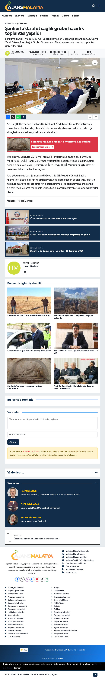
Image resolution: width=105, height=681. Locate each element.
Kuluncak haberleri (16, 618)
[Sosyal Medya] (25, 272)
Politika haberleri (61, 618)
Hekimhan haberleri (16, 612)
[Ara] (93, 6)
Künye (56, 588)
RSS (25, 650)
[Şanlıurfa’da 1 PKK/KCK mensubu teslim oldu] (29, 300)
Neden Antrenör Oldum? (33, 521)
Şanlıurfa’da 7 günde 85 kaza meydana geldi (29, 351)
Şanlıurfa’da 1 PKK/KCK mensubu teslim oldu (28, 316)
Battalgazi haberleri (17, 600)
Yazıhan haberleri (15, 624)
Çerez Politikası (61, 600)
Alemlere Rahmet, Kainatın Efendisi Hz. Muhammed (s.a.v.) (50, 495)
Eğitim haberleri (61, 628)
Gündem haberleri (62, 612)
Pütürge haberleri (16, 621)
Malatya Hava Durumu (75, 554)
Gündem (7, 16)
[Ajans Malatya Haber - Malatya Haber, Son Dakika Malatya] (24, 6)
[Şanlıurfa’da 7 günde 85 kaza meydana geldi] (29, 336)
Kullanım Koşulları (61, 594)
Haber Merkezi (30, 266)
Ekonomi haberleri (62, 615)
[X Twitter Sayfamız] (22, 579)
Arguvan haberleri (16, 597)
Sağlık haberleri (61, 621)
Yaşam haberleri (61, 624)
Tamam (17, 668)
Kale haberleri (14, 615)
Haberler (9, 24)
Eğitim (75, 16)
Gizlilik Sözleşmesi (62, 597)
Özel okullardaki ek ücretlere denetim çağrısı (37, 539)
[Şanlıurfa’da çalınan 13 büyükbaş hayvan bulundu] (76, 300)
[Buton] (23, 117)
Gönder (13, 442)
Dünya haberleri (61, 637)
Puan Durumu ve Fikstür (76, 563)
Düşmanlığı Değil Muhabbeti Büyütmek (40, 508)
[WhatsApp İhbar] (47, 579)
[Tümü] (96, 472)
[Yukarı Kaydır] (95, 674)
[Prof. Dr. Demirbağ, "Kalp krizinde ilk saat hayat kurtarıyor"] (76, 371)
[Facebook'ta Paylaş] (8, 117)
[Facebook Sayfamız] (17, 579)
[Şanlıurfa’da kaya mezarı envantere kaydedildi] (29, 371)
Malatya (32, 16)
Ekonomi (19, 16)
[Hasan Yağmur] (12, 493)
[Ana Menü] (97, 6)
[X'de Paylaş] (13, 117)
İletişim (57, 606)
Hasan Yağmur (29, 491)
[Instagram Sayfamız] (27, 579)
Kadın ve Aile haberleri (18, 634)
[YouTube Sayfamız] (37, 579)
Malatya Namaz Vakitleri (76, 557)
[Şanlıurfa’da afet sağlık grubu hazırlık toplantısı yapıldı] (52, 86)
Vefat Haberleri (14, 631)
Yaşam (55, 16)
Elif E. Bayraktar (30, 504)
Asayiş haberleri (61, 634)
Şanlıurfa (22, 24)
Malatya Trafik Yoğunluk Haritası (80, 560)
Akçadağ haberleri (16, 591)
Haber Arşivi (71, 572)
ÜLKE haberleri (14, 637)
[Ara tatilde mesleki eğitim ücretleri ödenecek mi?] (76, 336)
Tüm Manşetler (72, 566)
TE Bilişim (59, 658)
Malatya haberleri (16, 588)
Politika (44, 16)
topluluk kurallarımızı (32, 451)
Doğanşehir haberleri (17, 606)
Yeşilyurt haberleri (16, 628)
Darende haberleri (16, 603)
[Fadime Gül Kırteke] (12, 519)
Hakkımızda (59, 591)
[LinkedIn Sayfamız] (32, 579)
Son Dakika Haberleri (75, 569)
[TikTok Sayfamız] (42, 579)
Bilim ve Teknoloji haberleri (65, 631)
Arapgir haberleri (15, 594)
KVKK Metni (59, 603)
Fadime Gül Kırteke (31, 518)
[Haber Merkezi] (14, 268)
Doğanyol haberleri (16, 609)
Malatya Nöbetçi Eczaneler (78, 551)
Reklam (57, 609)
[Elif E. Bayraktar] (12, 506)
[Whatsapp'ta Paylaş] (18, 117)
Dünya (65, 16)
